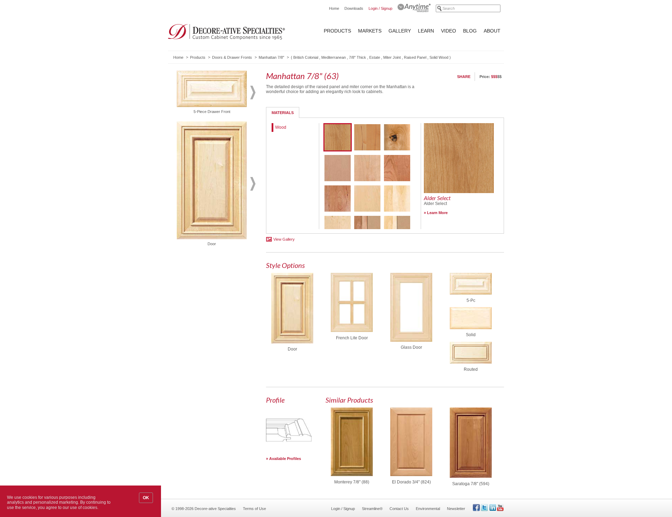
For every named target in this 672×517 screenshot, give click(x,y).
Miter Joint (392, 57)
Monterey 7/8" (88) (351, 482)
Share (463, 77)
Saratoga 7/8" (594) (470, 483)
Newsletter (456, 509)
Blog (470, 31)
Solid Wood (438, 57)
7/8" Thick (357, 57)
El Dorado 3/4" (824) (411, 482)
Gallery (399, 31)
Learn (426, 31)
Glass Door (411, 347)
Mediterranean (333, 57)
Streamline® (372, 509)
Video (448, 31)
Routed (471, 369)
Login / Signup (380, 8)
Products (337, 31)
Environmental (428, 509)
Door (292, 349)
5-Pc (471, 300)
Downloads (353, 8)
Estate (374, 57)
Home (334, 8)
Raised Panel (415, 57)
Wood (280, 127)
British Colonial (305, 57)
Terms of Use (254, 509)
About (492, 31)
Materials (283, 113)
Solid (471, 334)
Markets (370, 31)
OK (146, 497)
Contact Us (399, 509)
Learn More (437, 213)
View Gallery (284, 239)
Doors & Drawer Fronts (232, 57)
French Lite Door (352, 337)
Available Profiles (285, 458)
